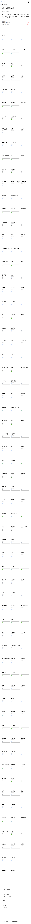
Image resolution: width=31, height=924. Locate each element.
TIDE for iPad (6, 894)
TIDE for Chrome (7, 896)
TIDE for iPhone (6, 889)
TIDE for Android (7, 892)
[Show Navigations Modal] (28, 2)
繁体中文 (5, 907)
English (4, 903)
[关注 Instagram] (9, 918)
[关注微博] (6, 918)
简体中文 (5, 905)
